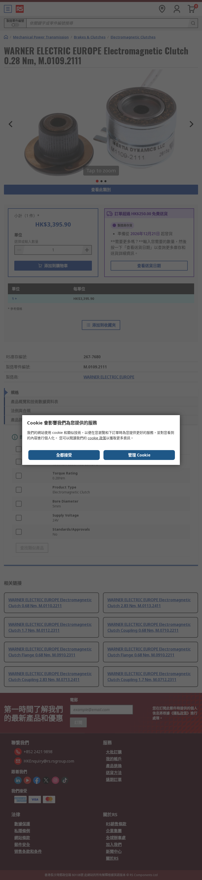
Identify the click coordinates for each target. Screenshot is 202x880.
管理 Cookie (139, 455)
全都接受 (64, 455)
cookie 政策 (97, 438)
